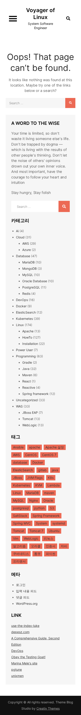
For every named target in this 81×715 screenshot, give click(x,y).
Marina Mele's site (24, 663)
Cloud (20, 237)
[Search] (70, 103)
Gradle (27, 362)
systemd (58, 523)
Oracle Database (34, 281)
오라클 (35, 546)
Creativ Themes (48, 708)
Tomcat (27, 419)
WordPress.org (27, 603)
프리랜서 (19, 561)
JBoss (17, 477)
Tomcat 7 (36, 531)
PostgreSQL (31, 287)
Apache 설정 (54, 447)
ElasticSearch (26, 312)
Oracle (48, 500)
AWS (25, 243)
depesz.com (20, 632)
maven (49, 493)
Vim (15, 538)
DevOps (22, 300)
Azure (26, 250)
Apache (28, 331)
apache (34, 447)
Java (25, 369)
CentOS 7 (49, 455)
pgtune (16, 669)
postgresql (21, 508)
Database (23, 256)
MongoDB (29, 268)
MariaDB (28, 262)
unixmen (17, 676)
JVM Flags (35, 477)
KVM (38, 485)
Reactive (28, 387)
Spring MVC (22, 523)
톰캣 (37, 554)
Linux (20, 325)
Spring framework (35, 394)
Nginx (33, 500)
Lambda (53, 485)
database (20, 462)
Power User (24, 350)
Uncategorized (27, 400)
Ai (17, 231)
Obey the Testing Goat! (28, 657)
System (41, 523)
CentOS (31, 455)
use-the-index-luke (25, 626)
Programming (26, 356)
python (39, 508)
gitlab (42, 470)
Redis (26, 293)
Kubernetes (24, 318)
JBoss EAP (30, 412)
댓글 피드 (22, 597)
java (55, 470)
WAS (19, 406)
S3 (52, 508)
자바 (64, 546)
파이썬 (50, 554)
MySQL (27, 275)
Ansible (18, 447)
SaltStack (20, 516)
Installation (30, 344)
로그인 (20, 585)
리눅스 (48, 538)
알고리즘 (19, 546)
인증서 (50, 546)
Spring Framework (46, 516)
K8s (51, 477)
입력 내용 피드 (26, 591)
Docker (21, 306)
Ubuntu (54, 531)
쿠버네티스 (21, 554)
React (26, 381)
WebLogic (29, 425)
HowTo (27, 337)
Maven (27, 375)
